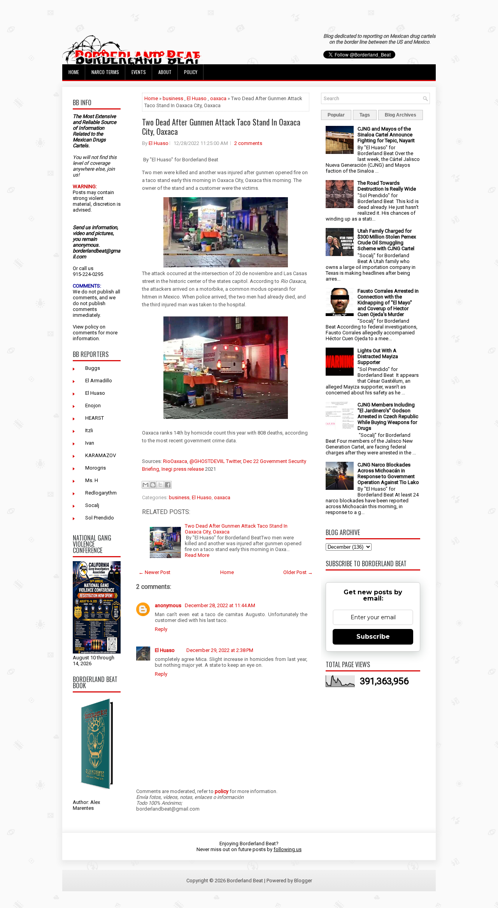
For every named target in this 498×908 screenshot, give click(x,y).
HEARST (94, 418)
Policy (190, 72)
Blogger (303, 880)
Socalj (92, 505)
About (165, 72)
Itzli (89, 430)
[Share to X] (160, 485)
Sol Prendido (99, 518)
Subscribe (373, 636)
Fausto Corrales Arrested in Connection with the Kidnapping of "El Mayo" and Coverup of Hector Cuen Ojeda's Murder (388, 302)
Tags (364, 115)
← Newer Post (154, 572)
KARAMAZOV (100, 455)
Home (73, 72)
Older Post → (298, 572)
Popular (336, 115)
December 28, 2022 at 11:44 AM (220, 605)
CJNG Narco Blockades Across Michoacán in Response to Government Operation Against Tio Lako (388, 473)
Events (139, 72)
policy (91, 327)
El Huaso (95, 393)
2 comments (248, 143)
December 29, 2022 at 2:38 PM (219, 650)
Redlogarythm (101, 493)
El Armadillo (98, 380)
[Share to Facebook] (168, 485)
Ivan (89, 443)
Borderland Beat (245, 880)
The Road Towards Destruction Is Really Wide (387, 186)
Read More (197, 555)
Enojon (93, 405)
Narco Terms (105, 72)
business (173, 98)
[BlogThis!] (153, 485)
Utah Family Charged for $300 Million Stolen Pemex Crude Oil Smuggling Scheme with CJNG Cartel (387, 239)
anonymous (168, 605)
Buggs (92, 368)
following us (288, 849)
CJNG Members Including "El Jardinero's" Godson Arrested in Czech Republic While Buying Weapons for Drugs (388, 416)
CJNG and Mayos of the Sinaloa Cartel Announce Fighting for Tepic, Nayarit (386, 134)
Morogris (95, 468)
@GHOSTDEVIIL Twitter (215, 461)
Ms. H (91, 480)
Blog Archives (400, 115)
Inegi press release (182, 469)
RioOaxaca (175, 461)
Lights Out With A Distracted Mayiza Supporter (378, 356)
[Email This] (145, 485)
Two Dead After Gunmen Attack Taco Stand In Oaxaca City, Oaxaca (221, 126)
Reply (161, 629)
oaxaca (218, 98)
